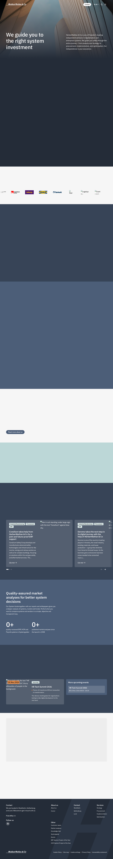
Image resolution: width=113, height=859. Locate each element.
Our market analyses (77, 634)
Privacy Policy (86, 852)
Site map (66, 852)
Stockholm (77, 808)
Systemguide (55, 834)
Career (53, 811)
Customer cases (56, 825)
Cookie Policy (57, 852)
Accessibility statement (99, 852)
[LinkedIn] (8, 823)
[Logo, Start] (16, 4)
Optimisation (101, 817)
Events (53, 837)
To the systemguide (77, 608)
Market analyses (56, 828)
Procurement (101, 811)
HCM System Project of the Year (61, 843)
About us (53, 808)
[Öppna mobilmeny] (105, 4)
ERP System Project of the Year (60, 840)
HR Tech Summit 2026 (78, 688)
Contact (87, 4)
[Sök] (101, 4)
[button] (7, 569)
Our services (64, 790)
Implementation (102, 814)
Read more (12, 272)
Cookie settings (75, 852)
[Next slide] (105, 569)
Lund (75, 814)
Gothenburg (77, 811)
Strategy (99, 808)
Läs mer (12, 563)
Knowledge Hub (56, 831)
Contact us (12, 790)
